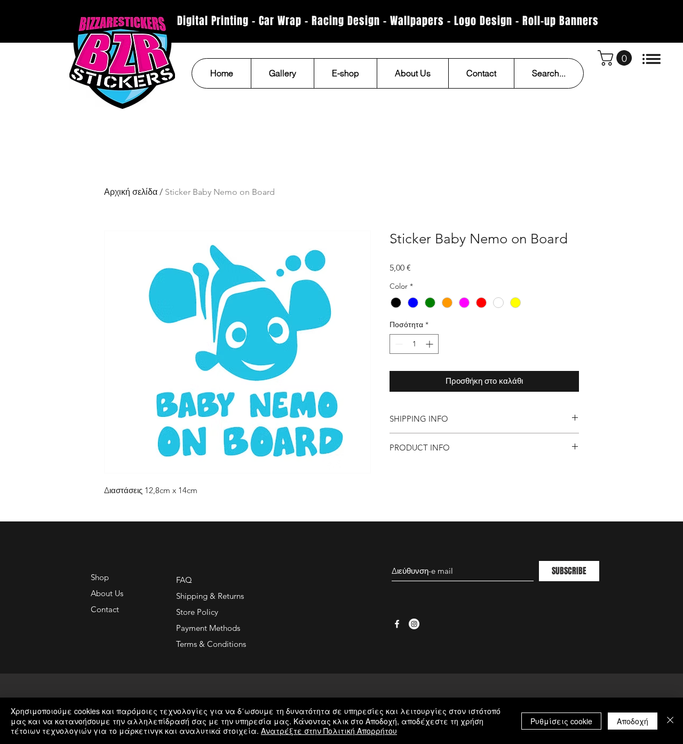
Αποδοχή (632, 721)
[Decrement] (397, 344)
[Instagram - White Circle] (414, 624)
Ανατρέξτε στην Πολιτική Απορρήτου (329, 730)
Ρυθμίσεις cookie (561, 721)
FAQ (184, 580)
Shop (100, 577)
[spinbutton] (414, 344)
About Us (107, 593)
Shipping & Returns (210, 596)
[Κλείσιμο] (670, 720)
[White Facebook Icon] (397, 624)
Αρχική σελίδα (130, 192)
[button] (617, 58)
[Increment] (430, 344)
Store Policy (197, 612)
